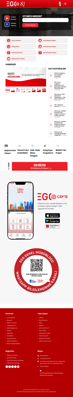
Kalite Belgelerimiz (12, 328)
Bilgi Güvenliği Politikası (13, 343)
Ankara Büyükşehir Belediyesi (15, 360)
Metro (40, 323)
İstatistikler (10, 333)
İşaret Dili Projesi (11, 358)
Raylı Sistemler (43, 320)
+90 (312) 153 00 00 (45, 358)
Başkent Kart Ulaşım (44, 338)
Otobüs (41, 317)
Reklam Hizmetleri (12, 341)
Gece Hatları (42, 330)
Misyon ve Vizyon (12, 323)
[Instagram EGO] (9, 366)
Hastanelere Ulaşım (44, 333)
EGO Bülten (10, 336)
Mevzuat (9, 320)
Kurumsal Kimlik (11, 338)
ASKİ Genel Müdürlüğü (13, 363)
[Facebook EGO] (12, 366)
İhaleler (9, 330)
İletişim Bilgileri (44, 366)
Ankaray (41, 325)
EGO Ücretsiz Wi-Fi (44, 328)
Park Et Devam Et (43, 336)
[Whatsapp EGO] (15, 366)
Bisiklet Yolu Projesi (12, 355)
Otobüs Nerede (30, 25)
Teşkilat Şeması (11, 325)
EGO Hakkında (11, 317)
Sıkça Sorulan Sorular (45, 341)
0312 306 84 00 (44, 355)
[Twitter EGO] (7, 366)
